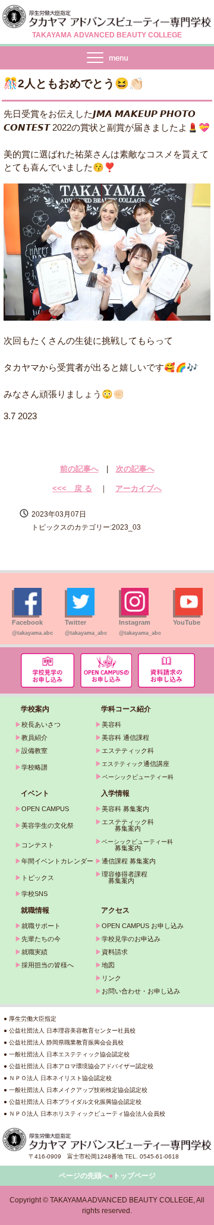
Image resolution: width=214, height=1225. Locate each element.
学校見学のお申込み (131, 938)
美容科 (111, 724)
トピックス (37, 877)
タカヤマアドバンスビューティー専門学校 (107, 16)
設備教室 (34, 750)
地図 (108, 964)
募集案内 (118, 848)
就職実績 (34, 951)
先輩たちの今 (41, 938)
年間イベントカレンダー (57, 861)
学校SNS (34, 893)
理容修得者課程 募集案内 (121, 877)
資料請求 (115, 951)
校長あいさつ (41, 724)
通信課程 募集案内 (129, 861)
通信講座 (135, 763)
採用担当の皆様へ (47, 964)
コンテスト (37, 845)
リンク (111, 978)
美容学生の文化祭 (47, 825)
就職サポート (41, 925)
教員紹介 (34, 737)
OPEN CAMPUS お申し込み (143, 925)
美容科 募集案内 (125, 808)
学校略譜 (34, 767)
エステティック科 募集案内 (124, 825)
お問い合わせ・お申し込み (141, 991)
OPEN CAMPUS (45, 808)
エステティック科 (128, 750)
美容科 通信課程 (125, 737)
